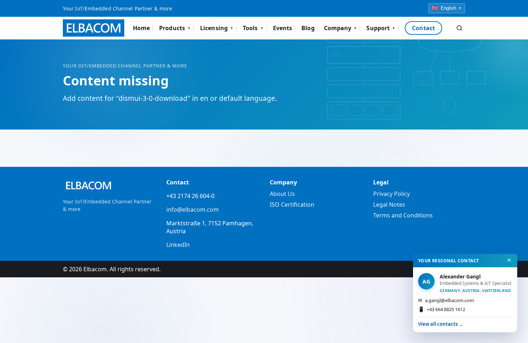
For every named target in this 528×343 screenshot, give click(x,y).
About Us (282, 194)
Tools (253, 28)
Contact (423, 28)
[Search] (459, 28)
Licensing (216, 28)
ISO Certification (292, 204)
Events (282, 28)
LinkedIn (178, 245)
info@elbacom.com (192, 209)
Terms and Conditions (403, 215)
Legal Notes (389, 204)
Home (141, 28)
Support (380, 28)
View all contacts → (440, 324)
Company (340, 28)
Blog (307, 28)
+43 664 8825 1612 (441, 309)
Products (175, 28)
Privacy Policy (391, 194)
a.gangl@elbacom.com (446, 300)
